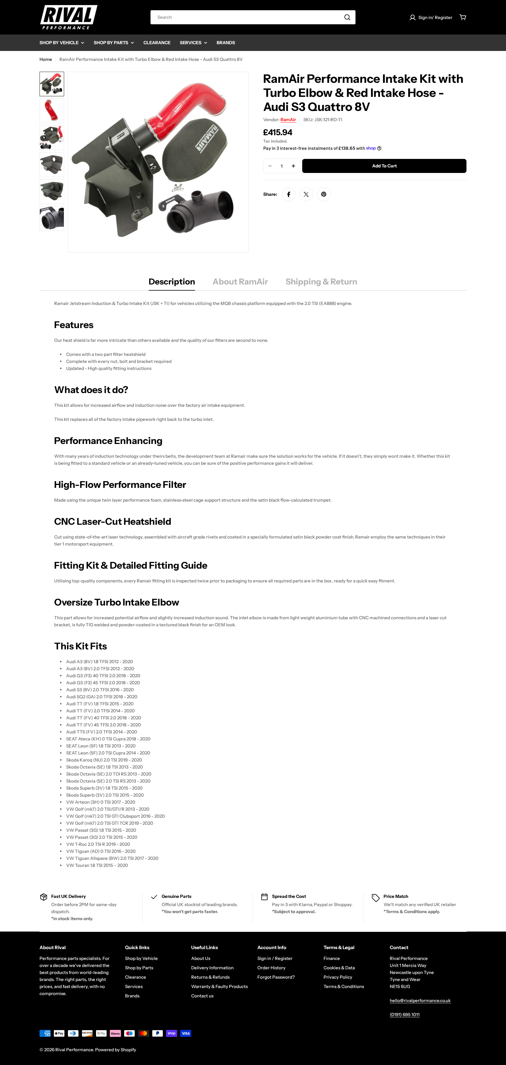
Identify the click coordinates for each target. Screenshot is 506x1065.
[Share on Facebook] (289, 194)
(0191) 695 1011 (405, 1014)
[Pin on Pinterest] (324, 194)
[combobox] (253, 17)
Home (46, 59)
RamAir (288, 119)
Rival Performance (74, 1049)
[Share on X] (306, 194)
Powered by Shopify (115, 1049)
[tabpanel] (253, 584)
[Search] (347, 17)
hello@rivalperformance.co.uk (420, 1000)
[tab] (172, 283)
